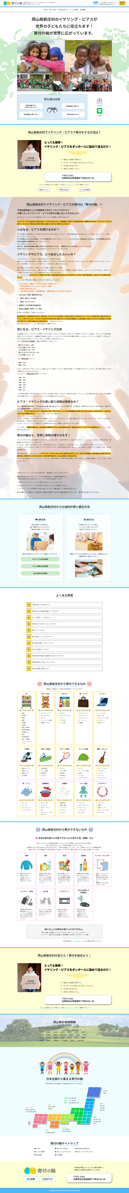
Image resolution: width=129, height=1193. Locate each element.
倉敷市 (48, 1032)
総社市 (84, 1032)
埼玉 (97, 1119)
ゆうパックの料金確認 (40, 559)
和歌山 (68, 1131)
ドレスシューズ (26, 807)
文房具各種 (44, 768)
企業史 (24, 725)
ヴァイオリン (101, 771)
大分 (27, 1111)
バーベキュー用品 (84, 771)
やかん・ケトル (45, 807)
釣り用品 (62, 775)
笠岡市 (69, 1032)
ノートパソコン (102, 713)
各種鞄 (81, 722)
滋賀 (63, 1131)
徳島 (49, 1132)
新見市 (48, 1035)
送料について (44, 190)
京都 (68, 1129)
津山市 (55, 1032)
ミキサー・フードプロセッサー (46, 813)
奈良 (66, 1131)
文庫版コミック (26, 732)
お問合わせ (47, 1178)
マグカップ (63, 810)
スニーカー (25, 803)
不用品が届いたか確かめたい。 (41, 605)
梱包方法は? (64, 190)
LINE (99, 115)
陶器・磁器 (63, 805)
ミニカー (62, 718)
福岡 (27, 1109)
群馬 (99, 1121)
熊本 (34, 1109)
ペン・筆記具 (44, 771)
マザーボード (101, 720)
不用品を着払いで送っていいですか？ (43, 662)
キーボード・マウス (103, 718)
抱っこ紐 (81, 812)
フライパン (44, 805)
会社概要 (82, 10)
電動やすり (25, 771)
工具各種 (24, 775)
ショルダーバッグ (84, 718)
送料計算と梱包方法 (83, 1148)
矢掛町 (69, 1038)
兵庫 (66, 1129)
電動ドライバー (26, 768)
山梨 (70, 1098)
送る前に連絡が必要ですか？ (41, 668)
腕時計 (100, 805)
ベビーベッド (82, 807)
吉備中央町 (80, 1040)
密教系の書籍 (25, 730)
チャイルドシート (84, 805)
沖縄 (35, 1111)
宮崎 (29, 1111)
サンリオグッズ (45, 715)
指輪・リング (101, 807)
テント (81, 768)
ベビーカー (82, 803)
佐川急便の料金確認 (40, 573)
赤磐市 (71, 1035)
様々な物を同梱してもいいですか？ (43, 643)
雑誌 (23, 713)
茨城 (94, 1121)
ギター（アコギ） (103, 768)
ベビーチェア (82, 810)
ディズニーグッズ (46, 713)
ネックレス (101, 812)
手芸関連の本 (25, 737)
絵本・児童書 (25, 739)
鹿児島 (32, 1111)
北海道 (104, 1093)
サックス (100, 773)
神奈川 (95, 1123)
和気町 (48, 1038)
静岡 (73, 1102)
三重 (78, 1102)
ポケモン (43, 718)
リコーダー (101, 775)
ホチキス (43, 775)
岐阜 (75, 1102)
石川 (70, 1100)
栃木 (97, 1121)
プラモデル (63, 720)
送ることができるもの (64, 1152)
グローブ (62, 778)
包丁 (42, 810)
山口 (51, 1106)
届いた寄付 (52, 10)
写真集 (24, 715)
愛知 (70, 1102)
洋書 (23, 718)
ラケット (62, 768)
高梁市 (41, 1035)
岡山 (51, 1108)
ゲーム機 (62, 722)
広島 (49, 1108)
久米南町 (64, 1040)
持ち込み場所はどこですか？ (41, 649)
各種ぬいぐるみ (45, 722)
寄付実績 (39, 1155)
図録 (23, 720)
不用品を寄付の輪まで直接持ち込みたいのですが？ (48, 656)
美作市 (85, 1035)
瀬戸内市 (63, 1035)
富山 (75, 1100)
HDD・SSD (101, 715)
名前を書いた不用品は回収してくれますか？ (46, 611)
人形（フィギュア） (65, 715)
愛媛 (51, 1132)
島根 (49, 1106)
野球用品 (62, 773)
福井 (73, 1100)
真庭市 (78, 1035)
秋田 (101, 1110)
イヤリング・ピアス (103, 810)
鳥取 (54, 1106)
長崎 (31, 1109)
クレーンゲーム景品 (46, 720)
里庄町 (62, 1038)
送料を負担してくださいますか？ (42, 637)
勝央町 (41, 1040)
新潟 (75, 1098)
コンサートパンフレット (27, 742)
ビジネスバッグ (83, 713)
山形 (101, 1108)
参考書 (24, 722)
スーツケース (82, 720)
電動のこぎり (25, 773)
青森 (101, 1105)
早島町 (55, 1038)
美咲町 (72, 1040)
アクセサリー (101, 803)
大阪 (63, 1129)
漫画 (23, 734)
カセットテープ (102, 778)
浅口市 (41, 1038)
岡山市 (41, 1032)
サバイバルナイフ (84, 778)
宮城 (103, 1110)
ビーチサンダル (26, 810)
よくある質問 (74, 10)
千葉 (99, 1119)
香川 (47, 1132)
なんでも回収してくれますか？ (41, 617)
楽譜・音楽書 (25, 727)
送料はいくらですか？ (39, 630)
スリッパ (24, 805)
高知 (54, 1132)
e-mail (99, 105)
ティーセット (63, 807)
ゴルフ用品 (63, 771)
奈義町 (48, 1040)
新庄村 (77, 1038)
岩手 (103, 1105)
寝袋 (80, 773)
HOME (46, 10)
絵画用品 (43, 773)
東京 (94, 1119)
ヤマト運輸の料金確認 (40, 566)
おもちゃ (62, 713)
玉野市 (62, 1032)
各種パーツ (101, 722)
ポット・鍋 (44, 803)
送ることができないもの (85, 1152)
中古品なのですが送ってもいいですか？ (44, 624)
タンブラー (63, 812)
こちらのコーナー (70, 185)
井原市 (77, 1032)
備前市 (55, 1035)
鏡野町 (84, 1038)
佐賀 (29, 1109)
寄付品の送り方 (63, 10)
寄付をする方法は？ (63, 1148)
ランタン (81, 775)
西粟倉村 (56, 1040)
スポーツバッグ (83, 715)
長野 (73, 1098)
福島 (103, 1108)
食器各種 (62, 803)
